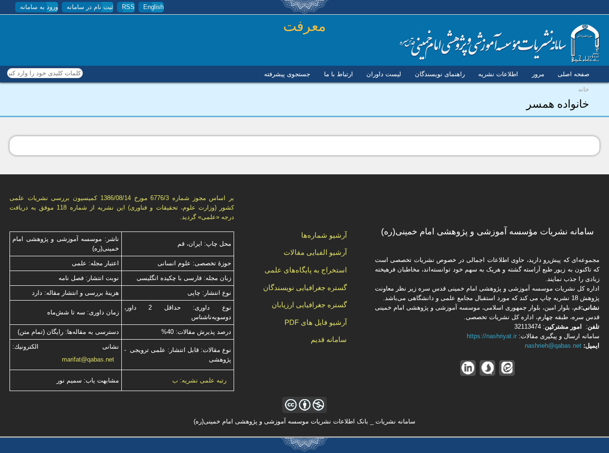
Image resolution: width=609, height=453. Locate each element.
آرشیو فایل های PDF (316, 322)
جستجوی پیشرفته (287, 74)
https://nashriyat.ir (492, 336)
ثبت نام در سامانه (90, 6)
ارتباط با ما (338, 74)
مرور (538, 74)
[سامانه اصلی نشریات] (499, 60)
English (153, 6)
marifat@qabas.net (88, 359)
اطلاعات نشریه (498, 74)
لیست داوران (383, 74)
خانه (583, 89)
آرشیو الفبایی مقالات (315, 252)
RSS (128, 6)
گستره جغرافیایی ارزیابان (309, 305)
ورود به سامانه (39, 6)
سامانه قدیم (329, 339)
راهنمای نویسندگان (440, 74)
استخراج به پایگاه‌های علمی (306, 270)
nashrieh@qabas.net (553, 345)
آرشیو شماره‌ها (324, 235)
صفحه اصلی (573, 74)
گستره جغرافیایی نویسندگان (305, 287)
